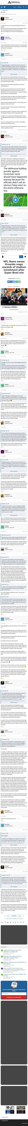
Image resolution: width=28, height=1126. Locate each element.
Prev (9, 915)
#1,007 (25, 338)
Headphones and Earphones (8, 972)
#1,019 (25, 829)
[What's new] (23, 7)
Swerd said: (4, 62)
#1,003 (25, 59)
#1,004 (25, 140)
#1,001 (25, 23)
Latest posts (3, 947)
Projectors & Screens (7, 954)
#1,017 (25, 735)
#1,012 (25, 500)
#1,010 (25, 427)
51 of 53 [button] (14, 915)
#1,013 (25, 531)
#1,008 (25, 356)
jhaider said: (4, 557)
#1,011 (25, 456)
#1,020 (25, 871)
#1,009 (25, 389)
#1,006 (25, 322)
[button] (1, 7)
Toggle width (5, 1120)
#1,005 (25, 219)
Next (19, 915)
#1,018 (25, 816)
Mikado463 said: (5, 393)
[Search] (26, 7)
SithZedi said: (5, 360)
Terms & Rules (24, 1123)
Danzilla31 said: (5, 144)
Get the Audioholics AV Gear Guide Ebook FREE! (14, 990)
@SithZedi (14, 847)
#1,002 (25, 42)
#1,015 (25, 623)
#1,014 (25, 553)
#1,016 (25, 687)
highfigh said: (5, 430)
